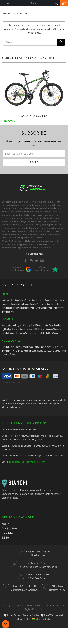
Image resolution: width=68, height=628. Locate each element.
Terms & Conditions (9, 528)
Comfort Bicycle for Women (20, 333)
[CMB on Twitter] (36, 261)
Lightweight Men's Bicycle (23, 307)
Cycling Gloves (54, 350)
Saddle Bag (57, 346)
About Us (5, 523)
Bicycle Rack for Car (38, 350)
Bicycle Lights (33, 346)
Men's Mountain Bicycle (11, 300)
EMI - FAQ (5, 537)
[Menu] (1, 3)
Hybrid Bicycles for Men (48, 300)
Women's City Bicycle (35, 329)
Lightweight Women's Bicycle (13, 329)
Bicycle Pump (45, 346)
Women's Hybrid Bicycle (32, 325)
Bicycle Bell (6, 350)
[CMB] (34, 3)
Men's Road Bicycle (29, 300)
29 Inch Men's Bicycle (27, 304)
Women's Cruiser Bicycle (11, 325)
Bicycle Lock (20, 346)
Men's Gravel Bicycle (44, 307)
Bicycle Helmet (8, 346)
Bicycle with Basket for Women (45, 333)
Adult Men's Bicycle (45, 304)
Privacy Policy (7, 533)
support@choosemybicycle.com (27, 461)
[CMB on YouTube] (42, 261)
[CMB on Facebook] (25, 261)
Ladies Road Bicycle (51, 325)
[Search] (56, 3)
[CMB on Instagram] (31, 261)
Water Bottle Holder (21, 350)
